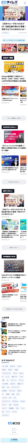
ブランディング (15, 387)
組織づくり (20, 383)
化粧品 (16, 369)
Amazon (16, 404)
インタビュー (5, 415)
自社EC (4, 369)
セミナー (4, 404)
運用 (3, 380)
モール (7, 376)
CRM (17, 408)
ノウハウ (14, 411)
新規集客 (11, 408)
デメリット (13, 380)
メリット (21, 380)
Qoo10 (15, 373)
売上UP (19, 390)
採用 (3, 387)
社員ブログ (14, 430)
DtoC (18, 394)
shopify (23, 401)
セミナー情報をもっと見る (14, 118)
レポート (4, 408)
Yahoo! (21, 373)
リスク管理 (5, 383)
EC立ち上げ (15, 401)
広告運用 (4, 390)
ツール (22, 408)
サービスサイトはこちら (14, 441)
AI (2, 376)
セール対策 (5, 366)
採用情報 (14, 432)
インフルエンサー (6, 373)
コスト (21, 376)
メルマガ (4, 397)
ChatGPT (12, 383)
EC (7, 380)
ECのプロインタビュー (14, 182)
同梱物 (7, 394)
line (15, 397)
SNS (8, 387)
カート (8, 411)
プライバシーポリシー (14, 434)
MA (3, 411)
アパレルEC (12, 390)
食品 (13, 394)
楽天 (10, 404)
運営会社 (14, 428)
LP (3, 394)
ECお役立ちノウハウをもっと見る (14, 309)
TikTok (19, 366)
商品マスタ (14, 376)
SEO (10, 397)
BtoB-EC (12, 366)
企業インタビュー (14, 247)
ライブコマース (6, 401)
